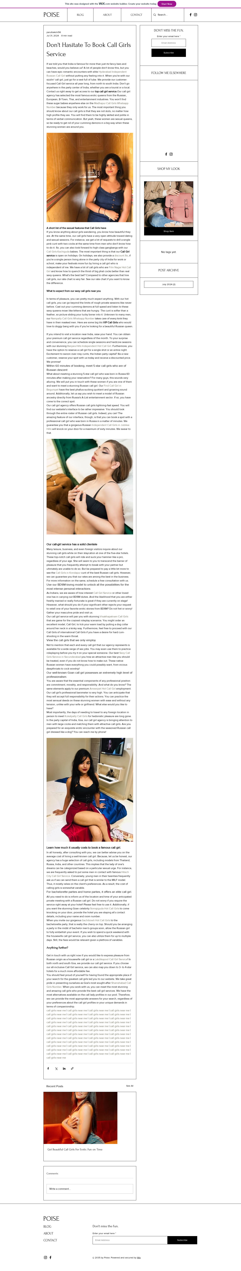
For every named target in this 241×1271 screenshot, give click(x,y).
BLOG (47, 1226)
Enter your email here (168, 36)
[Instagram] (195, 15)
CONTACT (50, 1240)
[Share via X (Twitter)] (56, 1068)
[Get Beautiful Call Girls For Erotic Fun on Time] (90, 1118)
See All (129, 1085)
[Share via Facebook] (48, 1068)
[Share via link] (72, 1068)
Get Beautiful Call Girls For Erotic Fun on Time (75, 1149)
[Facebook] (191, 15)
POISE (51, 14)
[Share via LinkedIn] (64, 1068)
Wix (139, 1257)
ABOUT (48, 1233)
